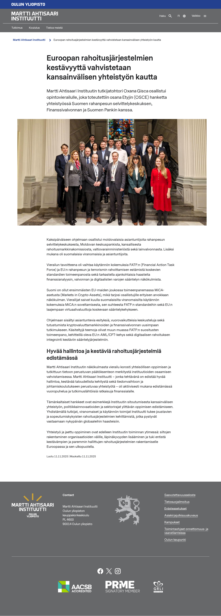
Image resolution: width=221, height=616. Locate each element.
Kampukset (172, 522)
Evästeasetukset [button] (175, 509)
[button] (199, 16)
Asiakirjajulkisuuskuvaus (181, 515)
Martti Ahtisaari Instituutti (29, 40)
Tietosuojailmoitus (176, 502)
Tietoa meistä (54, 28)
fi (183, 18)
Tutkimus (16, 28)
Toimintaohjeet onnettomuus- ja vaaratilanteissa (186, 531)
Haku (162, 16)
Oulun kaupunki (175, 540)
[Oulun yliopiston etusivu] (110, 4)
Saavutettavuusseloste (179, 495)
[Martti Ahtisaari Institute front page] (83, 16)
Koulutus (34, 28)
